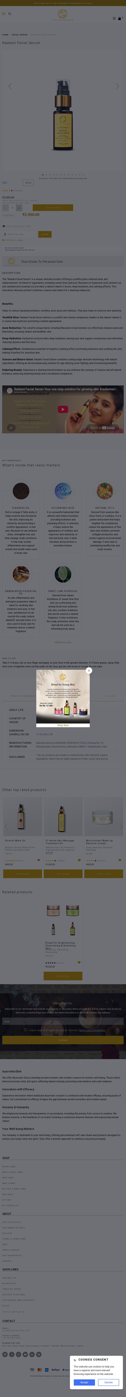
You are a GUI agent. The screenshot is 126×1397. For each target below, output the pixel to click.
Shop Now (63, 725)
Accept (84, 1382)
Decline (108, 1382)
